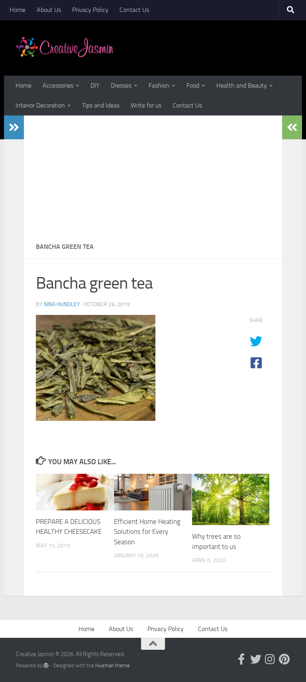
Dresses (121, 85)
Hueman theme (112, 665)
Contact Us (134, 10)
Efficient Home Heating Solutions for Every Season (147, 532)
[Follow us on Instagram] (270, 659)
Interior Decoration (40, 105)
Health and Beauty (241, 85)
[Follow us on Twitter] (255, 659)
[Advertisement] (153, 175)
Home (18, 10)
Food (192, 85)
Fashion (159, 85)
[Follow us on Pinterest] (284, 659)
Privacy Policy (90, 10)
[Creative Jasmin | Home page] (65, 48)
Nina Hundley (62, 304)
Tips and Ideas (101, 105)
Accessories (58, 85)
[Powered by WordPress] (46, 665)
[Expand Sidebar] (14, 127)
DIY (95, 85)
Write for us (146, 105)
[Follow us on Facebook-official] (241, 659)
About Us (49, 10)
